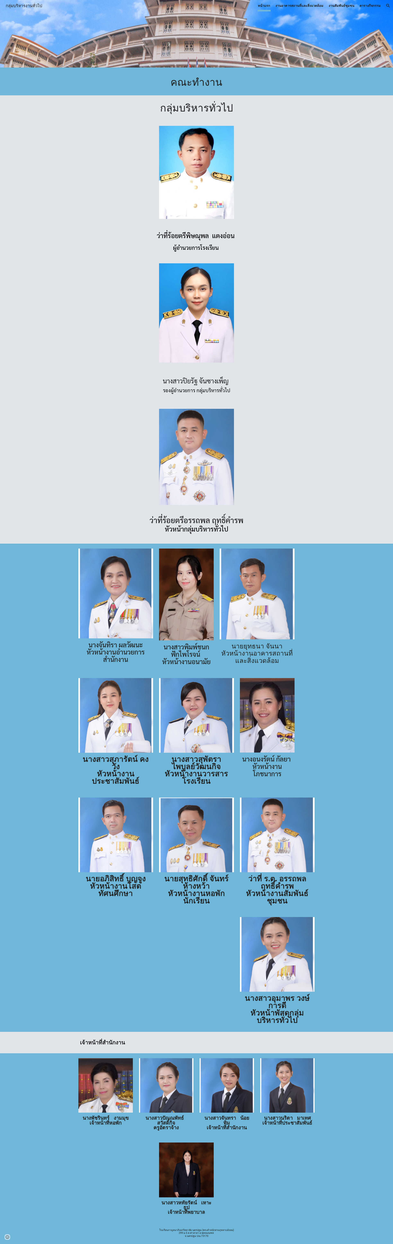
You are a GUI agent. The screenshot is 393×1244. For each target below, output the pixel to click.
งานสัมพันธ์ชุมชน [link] (341, 6)
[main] (196, 82)
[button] (388, 6)
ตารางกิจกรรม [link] (370, 6)
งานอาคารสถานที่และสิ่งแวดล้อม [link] (299, 6)
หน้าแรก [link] (264, 6)
